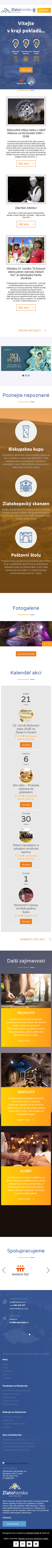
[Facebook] (16, 1544)
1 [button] (23, 375)
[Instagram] (22, 1544)
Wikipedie (7, 1517)
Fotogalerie (8, 1371)
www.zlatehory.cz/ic (18, 1308)
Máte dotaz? (13, 1524)
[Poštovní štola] (26, 633)
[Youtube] (29, 1544)
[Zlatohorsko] (16, 10)
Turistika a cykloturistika (14, 1424)
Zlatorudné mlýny (11, 1394)
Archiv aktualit (30, 330)
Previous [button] (46, 51)
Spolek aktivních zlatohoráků (16, 1450)
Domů (5, 1364)
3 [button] (29, 375)
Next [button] (6, 51)
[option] (26, 358)
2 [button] (26, 375)
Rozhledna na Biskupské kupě (16, 1390)
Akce (5, 1374)
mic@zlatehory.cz (17, 1302)
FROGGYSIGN (32, 1533)
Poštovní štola (9, 1397)
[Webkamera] (34, 10)
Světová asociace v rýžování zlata (18, 1443)
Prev (49, 643)
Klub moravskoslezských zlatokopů (19, 1446)
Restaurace (8, 1420)
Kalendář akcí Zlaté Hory (14, 1440)
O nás (5, 1368)
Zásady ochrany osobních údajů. (33, 1538)
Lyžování (7, 1427)
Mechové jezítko (10, 1404)
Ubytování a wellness (12, 1417)
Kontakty (7, 1378)
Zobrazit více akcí (33, 939)
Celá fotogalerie (26, 654)
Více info (26, 745)
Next (44, 643)
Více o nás (26, 70)
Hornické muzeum (11, 1401)
